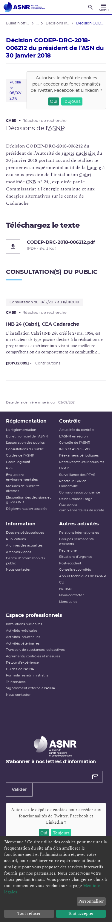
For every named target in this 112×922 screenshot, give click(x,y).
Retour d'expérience (22, 662)
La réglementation (21, 429)
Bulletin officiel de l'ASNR (27, 436)
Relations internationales (79, 532)
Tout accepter (81, 913)
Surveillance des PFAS (77, 474)
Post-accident (70, 563)
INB (31, 181)
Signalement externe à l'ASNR (30, 688)
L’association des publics (25, 442)
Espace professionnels (34, 615)
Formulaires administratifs (27, 675)
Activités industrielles (23, 637)
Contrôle (70, 421)
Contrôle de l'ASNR (74, 442)
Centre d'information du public (25, 561)
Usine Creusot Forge (76, 499)
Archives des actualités (24, 545)
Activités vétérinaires (22, 643)
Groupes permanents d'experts (76, 542)
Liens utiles (68, 601)
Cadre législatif (18, 462)
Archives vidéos (18, 552)
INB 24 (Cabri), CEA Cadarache (42, 324)
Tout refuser (29, 913)
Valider (19, 790)
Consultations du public (25, 449)
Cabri (85, 174)
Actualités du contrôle (76, 429)
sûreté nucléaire (79, 153)
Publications (16, 539)
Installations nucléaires (24, 624)
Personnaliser (91, 901)
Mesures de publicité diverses (23, 489)
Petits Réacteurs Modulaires (81, 462)
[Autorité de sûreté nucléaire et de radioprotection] (24, 7)
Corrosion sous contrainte (79, 492)
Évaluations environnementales (22, 477)
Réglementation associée (26, 508)
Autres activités (79, 523)
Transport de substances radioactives (35, 649)
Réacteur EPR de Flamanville (73, 483)
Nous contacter (18, 569)
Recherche (68, 550)
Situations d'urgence (75, 556)
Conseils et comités (75, 569)
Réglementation (26, 421)
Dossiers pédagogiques (25, 532)
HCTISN (65, 589)
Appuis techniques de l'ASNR (82, 576)
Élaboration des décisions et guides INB (28, 500)
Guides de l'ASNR (20, 455)
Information (21, 523)
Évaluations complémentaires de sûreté (81, 508)
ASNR (56, 128)
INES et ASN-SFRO (74, 449)
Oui (53, 102)
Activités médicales (21, 630)
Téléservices (15, 682)
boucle (94, 167)
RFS (9, 468)
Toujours (72, 102)
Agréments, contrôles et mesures (33, 656)
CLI (61, 582)
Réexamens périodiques (79, 455)
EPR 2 (64, 468)
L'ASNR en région (73, 436)
